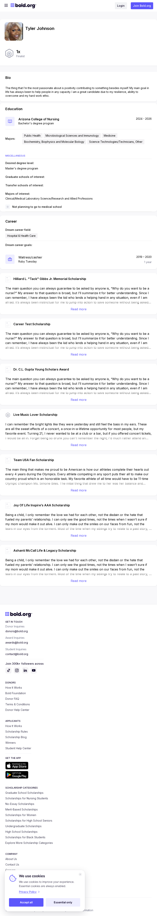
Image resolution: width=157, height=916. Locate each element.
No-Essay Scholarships (19, 803)
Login (121, 5)
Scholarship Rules (16, 731)
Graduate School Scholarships (24, 792)
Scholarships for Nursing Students (26, 798)
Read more (79, 309)
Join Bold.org (142, 5)
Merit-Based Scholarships (21, 809)
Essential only (63, 902)
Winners (10, 742)
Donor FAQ (12, 698)
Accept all (26, 902)
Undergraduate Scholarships (23, 826)
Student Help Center (18, 748)
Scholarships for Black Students (25, 837)
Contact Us (12, 864)
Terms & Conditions (17, 704)
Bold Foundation (15, 693)
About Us (11, 859)
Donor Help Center (17, 709)
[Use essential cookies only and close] (80, 874)
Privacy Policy (28, 891)
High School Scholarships (21, 831)
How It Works (13, 687)
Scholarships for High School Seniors (28, 820)
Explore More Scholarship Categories (29, 842)
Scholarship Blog (16, 737)
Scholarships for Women (20, 815)
